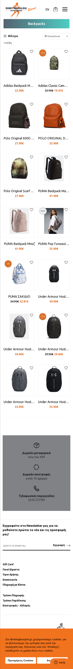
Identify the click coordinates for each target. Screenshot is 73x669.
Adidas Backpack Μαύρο (19, 85)
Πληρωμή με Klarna (14, 584)
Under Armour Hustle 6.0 (53, 296)
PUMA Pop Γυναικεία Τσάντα (53, 243)
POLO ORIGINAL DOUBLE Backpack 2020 (53, 138)
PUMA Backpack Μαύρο (53, 191)
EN (47, 9)
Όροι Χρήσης (11, 574)
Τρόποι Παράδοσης (14, 600)
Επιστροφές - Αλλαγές (16, 605)
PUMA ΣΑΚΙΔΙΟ (19, 296)
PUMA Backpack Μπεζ (19, 243)
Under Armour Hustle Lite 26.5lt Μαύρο (53, 349)
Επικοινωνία (10, 579)
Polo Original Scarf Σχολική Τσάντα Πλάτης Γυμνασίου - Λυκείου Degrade (19, 191)
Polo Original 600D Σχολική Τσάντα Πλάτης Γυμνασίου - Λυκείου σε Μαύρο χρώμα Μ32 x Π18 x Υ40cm (19, 138)
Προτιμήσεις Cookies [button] (20, 660)
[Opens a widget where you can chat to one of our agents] (59, 662)
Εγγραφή (59, 545)
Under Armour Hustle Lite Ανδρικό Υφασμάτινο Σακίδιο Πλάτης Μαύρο (53, 402)
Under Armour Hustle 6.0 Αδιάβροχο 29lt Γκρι (19, 349)
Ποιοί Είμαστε (11, 569)
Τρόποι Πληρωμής (13, 595)
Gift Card (8, 564)
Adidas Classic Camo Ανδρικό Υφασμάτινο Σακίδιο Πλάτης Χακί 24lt (53, 85)
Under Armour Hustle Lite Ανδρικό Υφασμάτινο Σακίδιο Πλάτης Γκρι (19, 402)
